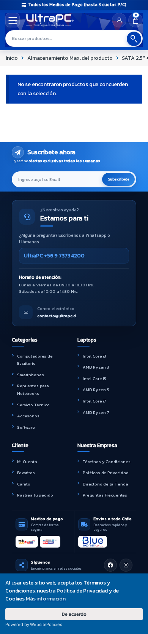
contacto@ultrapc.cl (56, 316)
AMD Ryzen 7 (96, 412)
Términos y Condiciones (107, 461)
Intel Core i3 (94, 356)
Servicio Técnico (33, 405)
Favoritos (26, 473)
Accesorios (28, 416)
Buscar (134, 39)
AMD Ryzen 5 (96, 389)
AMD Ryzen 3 (96, 367)
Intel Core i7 (94, 401)
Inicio (12, 58)
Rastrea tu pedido (35, 495)
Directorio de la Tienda (105, 484)
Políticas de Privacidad (106, 473)
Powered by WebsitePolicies (33, 624)
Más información (46, 599)
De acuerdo (74, 614)
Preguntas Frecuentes (105, 495)
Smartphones (30, 375)
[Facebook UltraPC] (110, 565)
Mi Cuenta (27, 461)
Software (26, 427)
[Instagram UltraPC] (126, 565)
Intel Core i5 (94, 378)
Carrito (23, 484)
